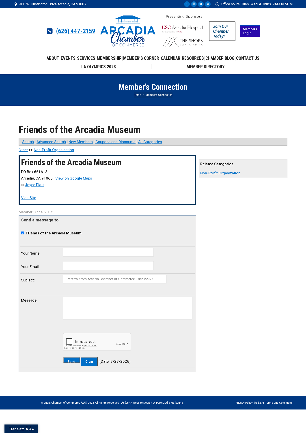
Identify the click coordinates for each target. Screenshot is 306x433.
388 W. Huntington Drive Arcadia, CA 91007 (52, 4)
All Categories (150, 141)
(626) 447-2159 (75, 31)
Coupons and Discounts (115, 141)
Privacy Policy (244, 402)
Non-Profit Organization (220, 173)
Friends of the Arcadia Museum (71, 162)
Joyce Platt (34, 184)
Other (23, 150)
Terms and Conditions (279, 402)
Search (28, 141)
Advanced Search (51, 141)
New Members (81, 141)
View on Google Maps (73, 178)
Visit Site (28, 197)
